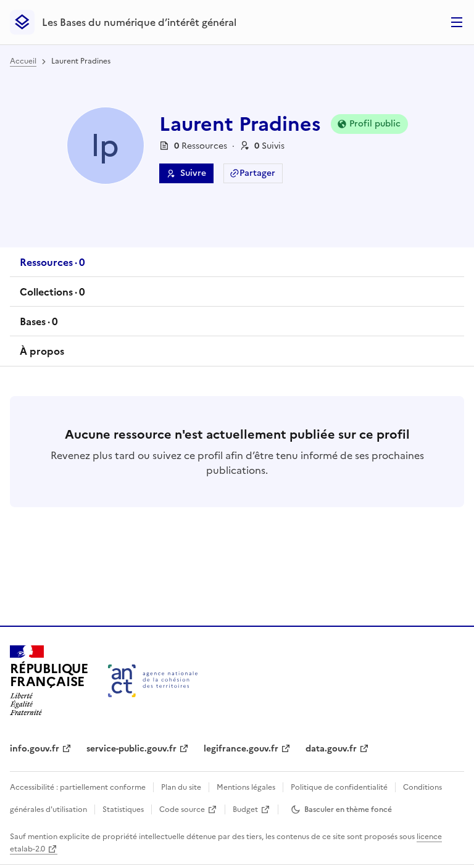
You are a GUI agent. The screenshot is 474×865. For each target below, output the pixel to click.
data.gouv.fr (331, 748)
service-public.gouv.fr (131, 748)
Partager (257, 173)
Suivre (193, 173)
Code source (182, 809)
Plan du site (181, 787)
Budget (245, 809)
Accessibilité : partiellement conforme (78, 787)
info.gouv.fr (34, 748)
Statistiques (123, 809)
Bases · (38, 325)
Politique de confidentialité (339, 787)
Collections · (52, 295)
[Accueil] (153, 680)
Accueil (23, 61)
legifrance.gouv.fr (241, 748)
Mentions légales (246, 787)
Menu (456, 22)
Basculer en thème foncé (348, 809)
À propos (42, 351)
